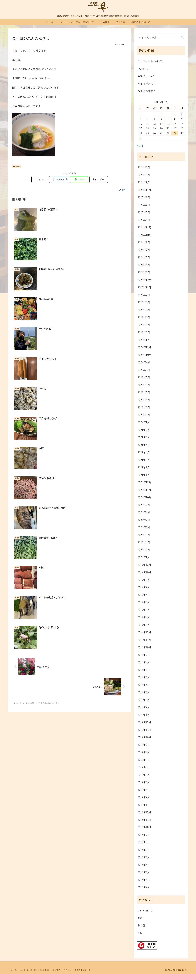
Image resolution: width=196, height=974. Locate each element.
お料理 (18, 166)
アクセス (67, 969)
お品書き (56, 969)
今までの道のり (147, 83)
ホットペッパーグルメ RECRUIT (34, 969)
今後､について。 (147, 76)
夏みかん (143, 68)
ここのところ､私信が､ (150, 61)
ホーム (14, 969)
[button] (98, 179)
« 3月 (140, 145)
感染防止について (82, 969)
